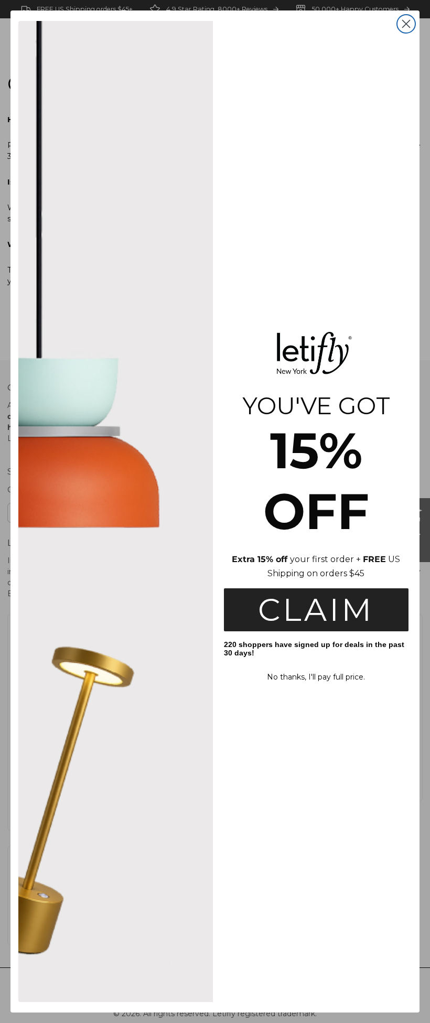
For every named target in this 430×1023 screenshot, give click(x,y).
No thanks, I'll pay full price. (316, 677)
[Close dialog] (406, 24)
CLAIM (316, 609)
